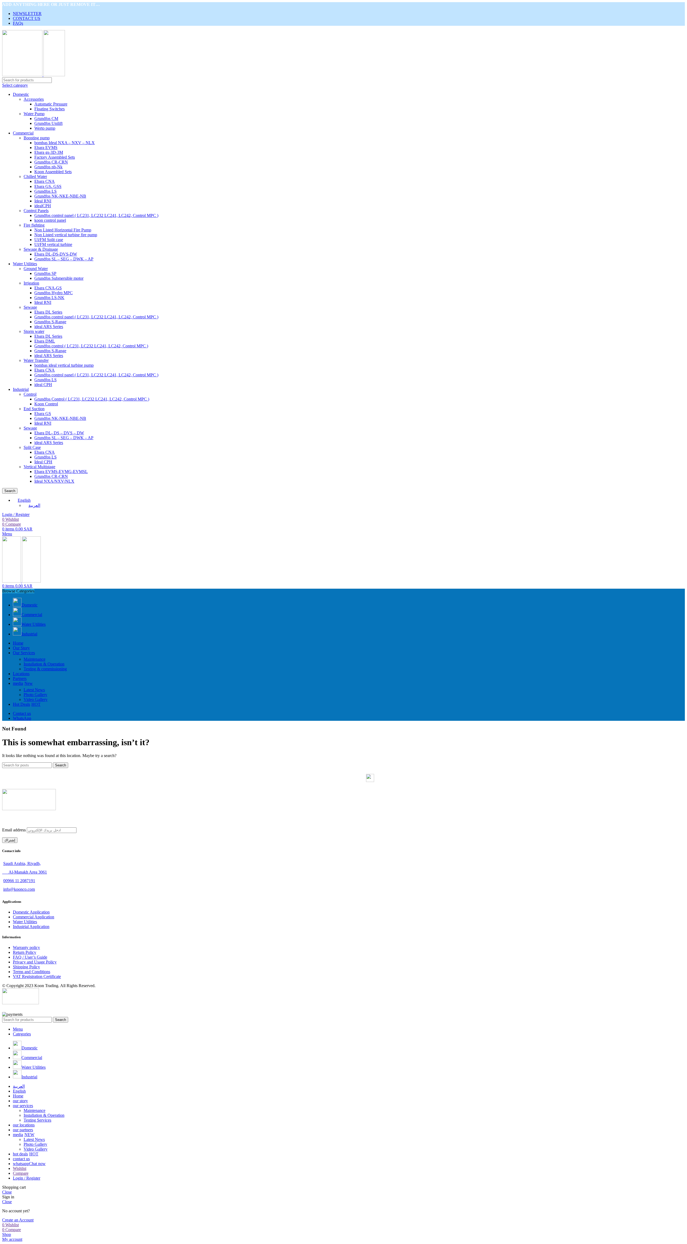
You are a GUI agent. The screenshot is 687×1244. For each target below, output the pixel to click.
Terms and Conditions (31, 971)
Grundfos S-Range (50, 321)
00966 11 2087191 (19, 880)
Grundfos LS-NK (49, 297)
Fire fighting (34, 225)
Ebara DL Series (48, 312)
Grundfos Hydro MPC (53, 292)
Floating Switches (49, 109)
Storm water (34, 331)
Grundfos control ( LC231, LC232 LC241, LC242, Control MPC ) (91, 346)
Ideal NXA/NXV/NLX (54, 481)
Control (30, 394)
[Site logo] (22, 74)
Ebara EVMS (45, 147)
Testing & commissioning (45, 669)
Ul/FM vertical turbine (53, 244)
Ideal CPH (43, 462)
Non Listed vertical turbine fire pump (65, 234)
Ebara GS (42, 413)
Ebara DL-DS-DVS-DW (55, 254)
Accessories (34, 99)
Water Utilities (25, 263)
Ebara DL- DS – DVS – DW (59, 433)
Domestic (21, 94)
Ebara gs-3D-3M (48, 152)
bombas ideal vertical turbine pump (64, 365)
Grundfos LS (45, 191)
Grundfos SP (45, 273)
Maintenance (34, 659)
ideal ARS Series (48, 442)
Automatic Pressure (50, 104)
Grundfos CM (46, 118)
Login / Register (26, 1178)
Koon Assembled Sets (53, 171)
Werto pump (44, 128)
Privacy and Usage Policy (35, 962)
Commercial (23, 133)
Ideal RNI (42, 201)
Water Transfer (36, 360)
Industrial (21, 389)
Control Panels (36, 210)
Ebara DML (44, 341)
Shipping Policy (26, 967)
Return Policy (24, 952)
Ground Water (36, 268)
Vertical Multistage (39, 466)
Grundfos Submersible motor (58, 278)
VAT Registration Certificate (37, 976)
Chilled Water (35, 176)
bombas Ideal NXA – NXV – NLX (64, 142)
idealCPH (42, 205)
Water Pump (34, 113)
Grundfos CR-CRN (51, 162)
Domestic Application (31, 912)
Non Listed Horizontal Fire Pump (62, 230)
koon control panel (50, 220)
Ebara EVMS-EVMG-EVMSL (61, 471)
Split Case (32, 447)
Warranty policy (26, 947)
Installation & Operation (44, 664)
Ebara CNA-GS (48, 288)
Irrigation (31, 283)
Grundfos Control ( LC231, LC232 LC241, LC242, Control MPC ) (91, 399)
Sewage (30, 428)
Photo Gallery (35, 694)
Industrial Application (31, 926)
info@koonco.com (19, 889)
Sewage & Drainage (41, 249)
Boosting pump (37, 138)
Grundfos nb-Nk (48, 167)
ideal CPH (43, 384)
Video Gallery (35, 699)
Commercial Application (33, 917)
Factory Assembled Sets (54, 157)
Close (7, 1192)
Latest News (34, 690)
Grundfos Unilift (48, 123)
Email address (14, 830)
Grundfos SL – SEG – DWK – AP (63, 259)
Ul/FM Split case (48, 239)
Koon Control (46, 404)
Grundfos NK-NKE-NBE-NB (60, 196)
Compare (20, 1173)
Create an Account (18, 1220)
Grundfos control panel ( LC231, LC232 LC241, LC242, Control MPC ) (96, 215)
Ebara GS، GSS (47, 186)
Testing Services (37, 1120)
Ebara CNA (44, 181)
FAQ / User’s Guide (30, 957)
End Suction (34, 408)
